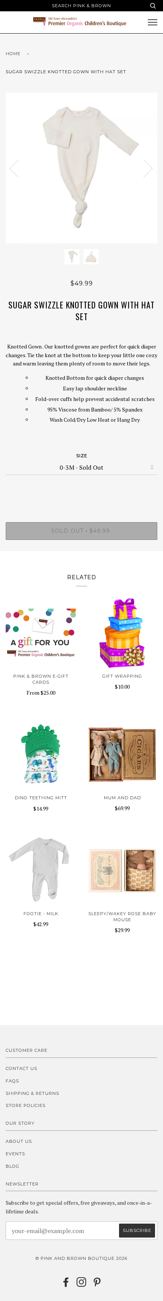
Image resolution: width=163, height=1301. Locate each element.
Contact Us (21, 1068)
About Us (19, 1141)
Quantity (81, 490)
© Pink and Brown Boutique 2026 (81, 1258)
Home (13, 53)
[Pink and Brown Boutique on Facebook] (66, 1284)
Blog (12, 1166)
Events (15, 1153)
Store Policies (25, 1105)
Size (81, 455)
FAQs (12, 1081)
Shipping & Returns (32, 1093)
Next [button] (143, 168)
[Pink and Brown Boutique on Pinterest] (97, 1284)
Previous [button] (18, 168)
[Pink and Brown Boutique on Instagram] (82, 1284)
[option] (81, 168)
